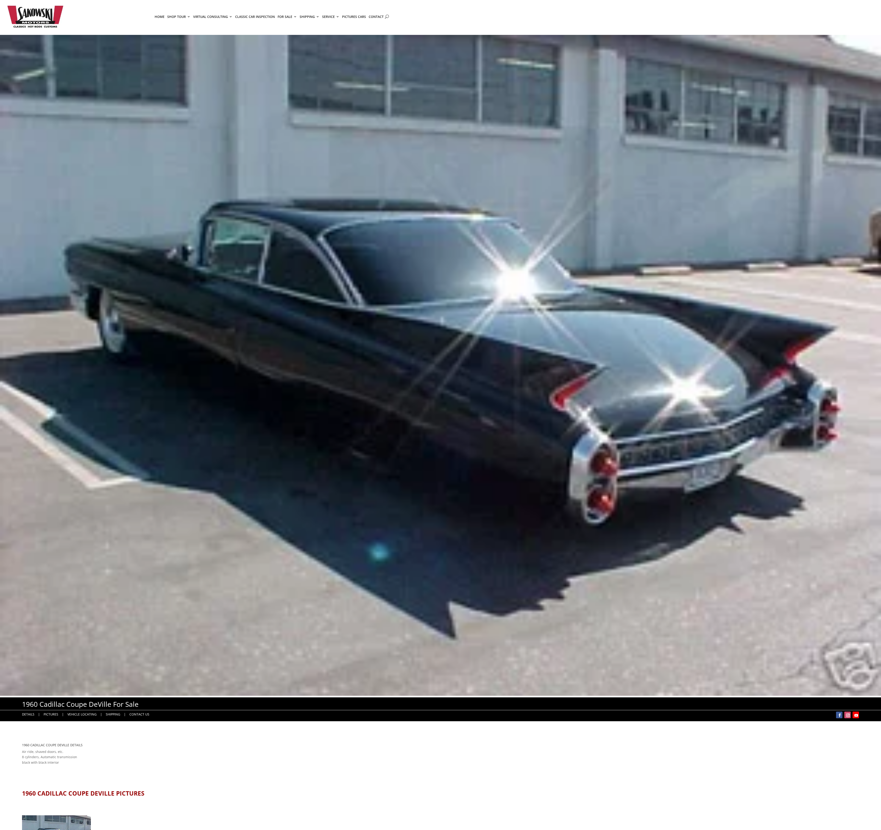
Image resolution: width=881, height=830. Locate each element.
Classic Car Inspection (255, 16)
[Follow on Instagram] (847, 715)
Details (28, 714)
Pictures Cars (354, 16)
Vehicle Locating (82, 714)
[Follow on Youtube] (856, 715)
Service (328, 16)
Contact (376, 16)
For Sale (285, 16)
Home (159, 16)
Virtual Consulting (210, 16)
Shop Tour (176, 16)
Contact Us (139, 714)
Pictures (51, 714)
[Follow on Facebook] (839, 715)
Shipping (307, 16)
